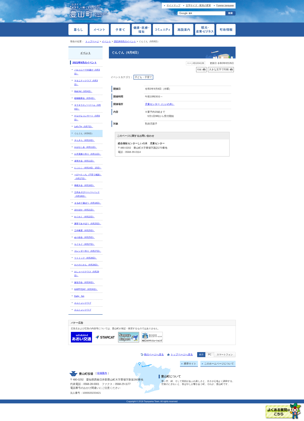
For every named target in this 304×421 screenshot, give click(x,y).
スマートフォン (225, 354)
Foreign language (225, 5)
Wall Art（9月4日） (83, 91)
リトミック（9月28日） (85, 258)
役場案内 (102, 373)
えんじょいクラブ (82, 303)
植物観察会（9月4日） (85, 98)
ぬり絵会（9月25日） (84, 237)
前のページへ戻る (154, 354)
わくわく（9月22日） (84, 217)
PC (209, 354)
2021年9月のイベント (125, 41)
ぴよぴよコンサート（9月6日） (87, 118)
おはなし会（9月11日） (85, 147)
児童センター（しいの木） (160, 104)
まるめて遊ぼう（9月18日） (87, 203)
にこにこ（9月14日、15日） (88, 168)
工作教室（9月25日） (84, 230)
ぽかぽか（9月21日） (84, 210)
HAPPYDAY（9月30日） (86, 289)
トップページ (92, 41)
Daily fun (79, 296)
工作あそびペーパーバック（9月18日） (87, 194)
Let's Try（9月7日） (83, 126)
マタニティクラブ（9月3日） (86, 82)
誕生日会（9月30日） (84, 282)
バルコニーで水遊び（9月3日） (87, 72)
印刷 (199, 69)
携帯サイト (190, 363)
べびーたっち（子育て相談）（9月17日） (88, 176)
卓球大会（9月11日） (84, 161)
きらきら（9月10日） (84, 140)
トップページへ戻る (182, 354)
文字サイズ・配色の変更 (198, 5)
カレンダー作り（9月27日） (87, 251)
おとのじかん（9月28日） (86, 265)
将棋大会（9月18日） (84, 185)
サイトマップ (173, 5)
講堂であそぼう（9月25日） (87, 223)
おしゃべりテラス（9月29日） (86, 273)
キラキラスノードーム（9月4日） (87, 107)
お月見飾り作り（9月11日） (87, 154)
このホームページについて (219, 363)
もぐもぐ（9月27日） (84, 244)
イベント (106, 41)
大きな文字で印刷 (219, 69)
